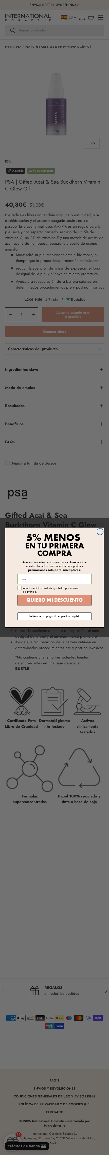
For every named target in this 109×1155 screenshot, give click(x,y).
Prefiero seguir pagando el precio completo (54, 616)
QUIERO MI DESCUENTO (54, 600)
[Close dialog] (100, 531)
